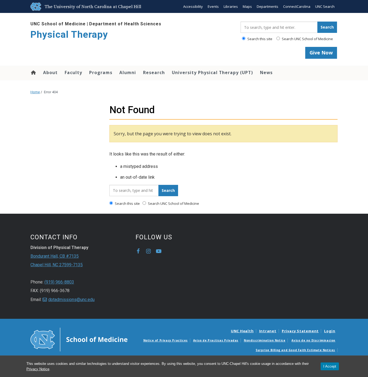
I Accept (329, 366)
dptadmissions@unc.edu (71, 299)
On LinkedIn (169, 251)
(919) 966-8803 (59, 282)
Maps (247, 6)
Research (154, 72)
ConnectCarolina (296, 6)
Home (33, 72)
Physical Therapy (69, 34)
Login (329, 330)
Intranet (267, 330)
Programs (100, 72)
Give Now (321, 52)
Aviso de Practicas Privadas (215, 340)
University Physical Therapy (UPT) (212, 72)
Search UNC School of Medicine (307, 38)
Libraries (231, 6)
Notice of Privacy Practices (165, 340)
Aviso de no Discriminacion (313, 340)
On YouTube (158, 251)
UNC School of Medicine (58, 23)
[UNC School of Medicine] (78, 339)
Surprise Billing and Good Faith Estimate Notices (295, 350)
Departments (267, 6)
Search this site (259, 38)
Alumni (127, 72)
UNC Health (242, 330)
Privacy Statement (300, 330)
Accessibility (193, 6)
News (266, 72)
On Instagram (148, 251)
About (50, 72)
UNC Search (325, 6)
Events (213, 6)
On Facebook (138, 251)
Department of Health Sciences (125, 23)
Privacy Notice (37, 369)
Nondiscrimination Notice (264, 340)
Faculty (73, 72)
